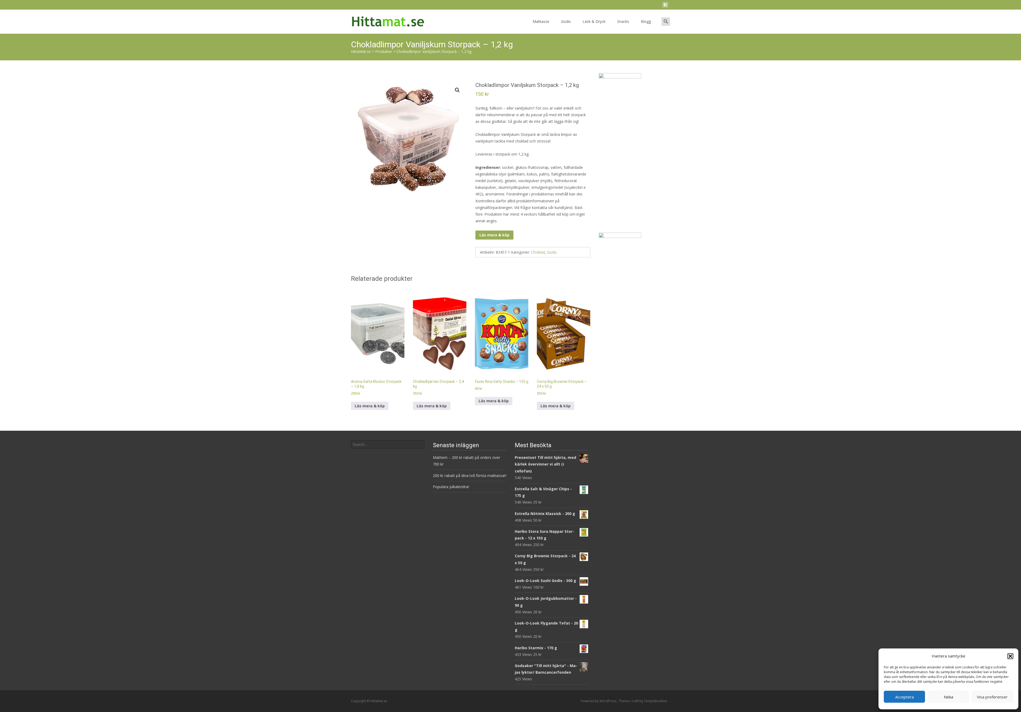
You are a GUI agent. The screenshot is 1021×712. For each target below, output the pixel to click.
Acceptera (904, 697)
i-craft (634, 701)
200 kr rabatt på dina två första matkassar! (469, 475)
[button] (1010, 656)
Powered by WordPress (599, 701)
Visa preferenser (992, 697)
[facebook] (665, 5)
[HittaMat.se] (383, 20)
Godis (566, 21)
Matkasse (541, 21)
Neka (948, 697)
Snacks (623, 21)
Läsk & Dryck (594, 21)
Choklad (538, 252)
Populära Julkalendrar (451, 486)
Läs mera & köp (494, 234)
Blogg (646, 21)
